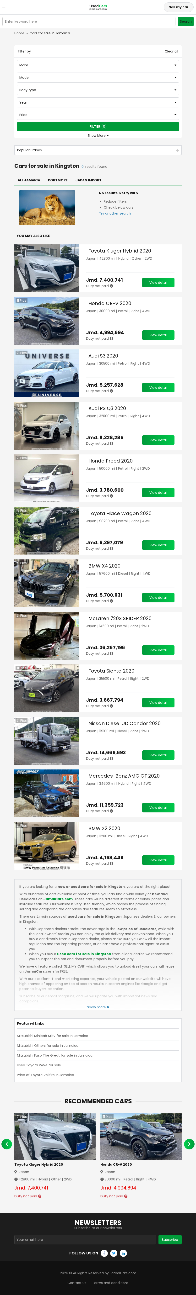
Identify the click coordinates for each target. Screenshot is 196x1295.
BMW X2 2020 (104, 828)
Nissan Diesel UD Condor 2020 (124, 723)
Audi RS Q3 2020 (107, 408)
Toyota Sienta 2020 (111, 671)
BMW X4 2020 (104, 566)
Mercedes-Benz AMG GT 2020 (124, 776)
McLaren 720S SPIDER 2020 (120, 618)
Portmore (58, 180)
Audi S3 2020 (103, 356)
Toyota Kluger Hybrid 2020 (119, 250)
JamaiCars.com (58, 899)
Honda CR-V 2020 (109, 303)
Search (186, 21)
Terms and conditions (110, 1282)
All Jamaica (29, 180)
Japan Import (89, 180)
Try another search (115, 213)
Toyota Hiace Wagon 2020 (120, 513)
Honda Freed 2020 (110, 461)
